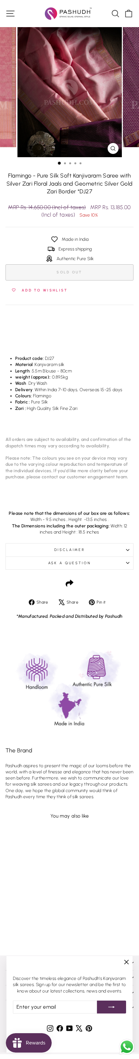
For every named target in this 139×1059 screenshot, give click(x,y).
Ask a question (69, 563)
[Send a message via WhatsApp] (127, 1047)
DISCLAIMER (69, 550)
